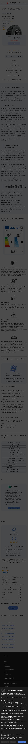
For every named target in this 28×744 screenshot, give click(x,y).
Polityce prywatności (16, 719)
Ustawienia (5, 742)
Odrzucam (13, 742)
